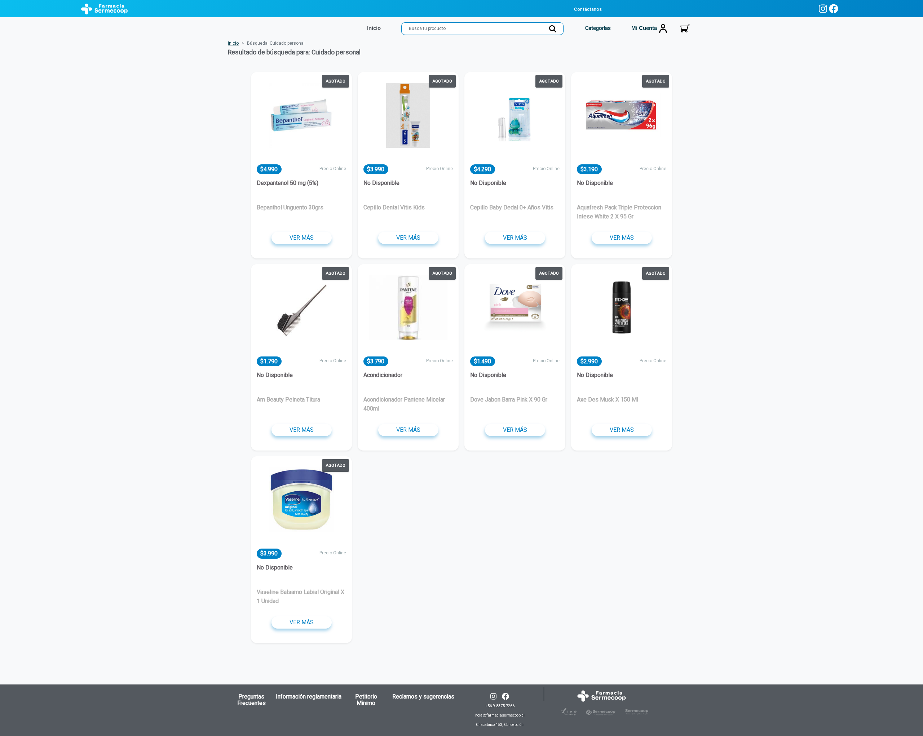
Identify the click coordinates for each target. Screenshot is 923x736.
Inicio (233, 43)
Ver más (302, 237)
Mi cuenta (644, 28)
